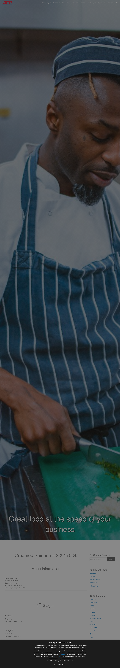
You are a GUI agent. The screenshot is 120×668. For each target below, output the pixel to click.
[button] (60, 665)
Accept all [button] (53, 660)
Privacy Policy (62, 654)
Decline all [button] (66, 660)
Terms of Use (56, 656)
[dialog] (60, 654)
